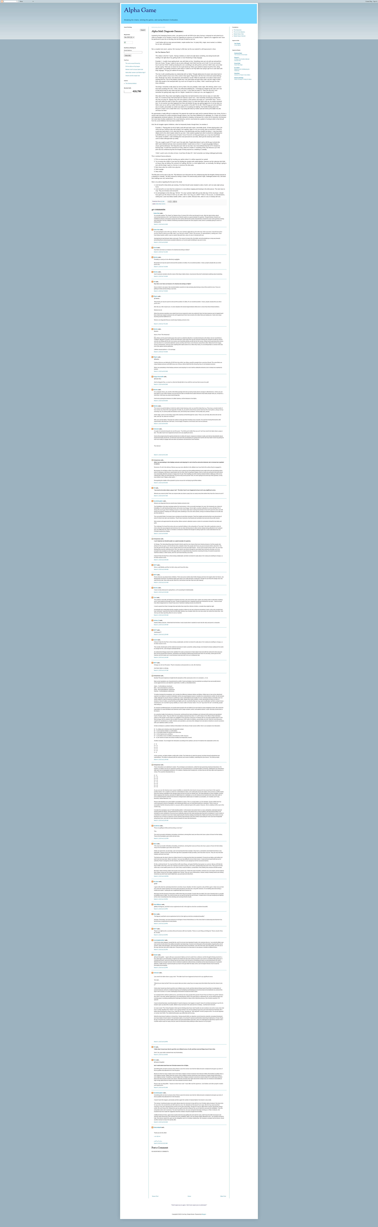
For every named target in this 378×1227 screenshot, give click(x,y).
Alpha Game (140, 10)
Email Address (128, 50)
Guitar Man (157, 213)
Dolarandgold (157, 1127)
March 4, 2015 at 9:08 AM (161, 533)
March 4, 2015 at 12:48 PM (161, 876)
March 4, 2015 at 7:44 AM (161, 276)
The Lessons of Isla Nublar (240, 54)
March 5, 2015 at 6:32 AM (161, 1122)
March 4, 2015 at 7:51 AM (161, 324)
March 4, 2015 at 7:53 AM (161, 351)
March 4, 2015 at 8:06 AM (161, 400)
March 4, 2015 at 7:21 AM (161, 252)
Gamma (163, 203)
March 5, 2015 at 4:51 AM (161, 1087)
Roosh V (236, 57)
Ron (155, 1060)
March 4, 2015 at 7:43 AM (161, 266)
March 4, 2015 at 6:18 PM (161, 1041)
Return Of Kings (238, 77)
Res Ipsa (156, 881)
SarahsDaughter (158, 501)
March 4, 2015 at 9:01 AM (161, 454)
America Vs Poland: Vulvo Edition (242, 74)
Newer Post (155, 1196)
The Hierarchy (237, 30)
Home (189, 1196)
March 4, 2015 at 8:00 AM (161, 371)
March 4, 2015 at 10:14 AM (161, 582)
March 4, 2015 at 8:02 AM (161, 384)
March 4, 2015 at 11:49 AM (161, 759)
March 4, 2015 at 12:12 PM (161, 838)
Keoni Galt (237, 63)
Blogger (204, 1214)
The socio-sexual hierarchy (133, 63)
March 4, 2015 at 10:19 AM (161, 592)
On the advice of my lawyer (133, 66)
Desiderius (157, 825)
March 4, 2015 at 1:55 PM (161, 899)
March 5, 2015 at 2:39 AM (161, 1054)
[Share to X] (172, 202)
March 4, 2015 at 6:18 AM (161, 242)
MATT (155, 565)
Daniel (155, 640)
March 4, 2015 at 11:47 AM (161, 670)
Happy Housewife (158, 376)
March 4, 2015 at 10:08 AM (161, 560)
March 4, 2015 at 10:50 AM (161, 615)
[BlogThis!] (170, 202)
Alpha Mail (158, 203)
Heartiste (237, 73)
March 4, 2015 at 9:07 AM (161, 495)
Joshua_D (156, 620)
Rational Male (238, 53)
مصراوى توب (157, 1136)
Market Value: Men (239, 34)
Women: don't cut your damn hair (134, 69)
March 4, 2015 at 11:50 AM (161, 820)
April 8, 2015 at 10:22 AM (160, 1143)
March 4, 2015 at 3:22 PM (161, 967)
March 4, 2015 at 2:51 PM (161, 949)
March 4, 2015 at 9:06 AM (161, 482)
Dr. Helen (236, 67)
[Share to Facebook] (174, 202)
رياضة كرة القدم (158, 1141)
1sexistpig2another (159, 940)
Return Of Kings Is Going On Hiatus (243, 79)
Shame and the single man (133, 75)
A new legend (237, 45)
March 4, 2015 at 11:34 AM (161, 657)
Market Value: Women (240, 36)
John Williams (157, 904)
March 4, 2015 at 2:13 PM (161, 909)
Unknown (156, 429)
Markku (156, 257)
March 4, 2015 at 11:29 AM (161, 634)
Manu (155, 843)
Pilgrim (156, 296)
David (155, 247)
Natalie (156, 955)
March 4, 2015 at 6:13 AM (161, 224)
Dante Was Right (238, 64)
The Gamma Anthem (131, 83)
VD (154, 281)
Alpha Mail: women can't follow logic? (135, 72)
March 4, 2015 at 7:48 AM (161, 291)
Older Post (223, 1196)
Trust (155, 597)
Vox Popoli (237, 43)
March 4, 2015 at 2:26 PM (161, 923)
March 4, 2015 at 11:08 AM (161, 624)
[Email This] (169, 202)
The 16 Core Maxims (239, 32)
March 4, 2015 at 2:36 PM (161, 935)
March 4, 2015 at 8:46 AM (161, 423)
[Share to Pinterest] (176, 202)
